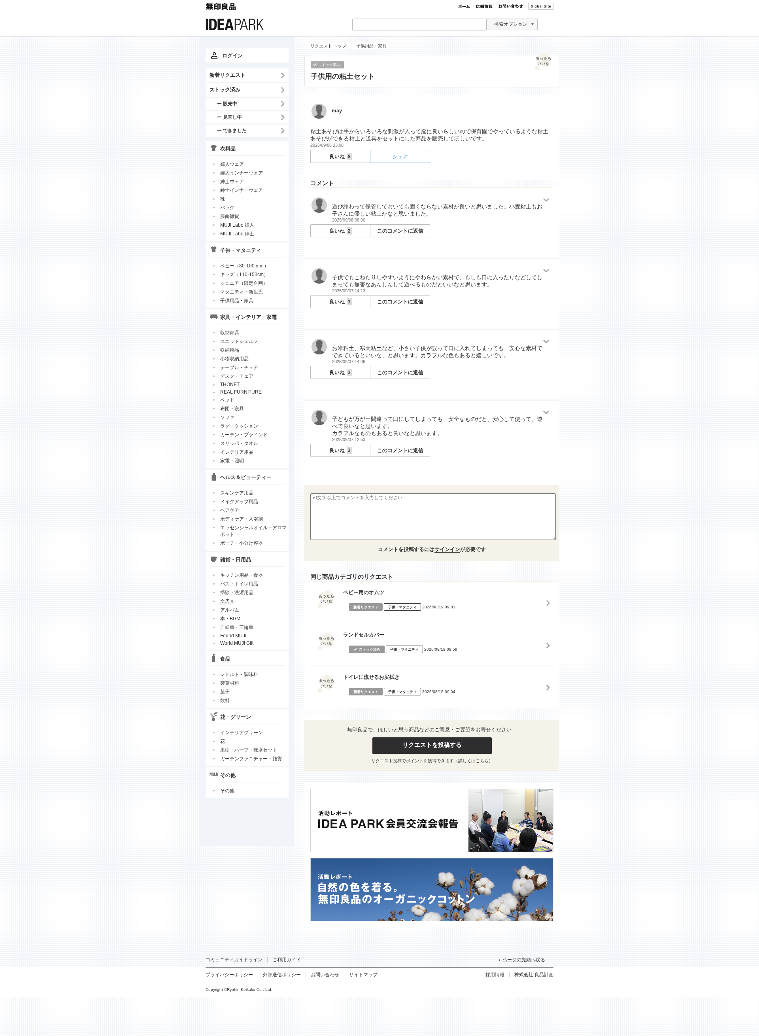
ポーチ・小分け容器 (241, 543)
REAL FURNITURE (241, 392)
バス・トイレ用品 (239, 584)
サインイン (447, 549)
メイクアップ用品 (239, 501)
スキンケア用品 (236, 493)
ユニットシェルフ (239, 341)
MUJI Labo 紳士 (237, 234)
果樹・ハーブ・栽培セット (248, 750)
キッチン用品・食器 (241, 575)
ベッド (227, 400)
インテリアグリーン (241, 732)
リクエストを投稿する (432, 744)
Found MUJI (233, 635)
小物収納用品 (234, 359)
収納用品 (229, 350)
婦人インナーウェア (241, 173)
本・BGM (230, 618)
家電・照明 (232, 461)
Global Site (541, 6)
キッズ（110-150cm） (244, 274)
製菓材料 (229, 683)
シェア (400, 156)
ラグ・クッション (239, 426)
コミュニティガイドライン (234, 959)
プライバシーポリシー (229, 974)
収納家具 (229, 332)
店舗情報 (484, 6)
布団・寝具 (232, 408)
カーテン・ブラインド (244, 435)
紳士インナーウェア (241, 190)
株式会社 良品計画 (533, 974)
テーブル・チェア (239, 367)
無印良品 (221, 6)
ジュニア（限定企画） (244, 283)
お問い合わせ (510, 6)
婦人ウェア (232, 164)
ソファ (227, 417)
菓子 (225, 692)
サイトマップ (363, 974)
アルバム (229, 610)
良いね (340, 156)
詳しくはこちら (473, 760)
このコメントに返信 (400, 231)
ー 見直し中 (229, 116)
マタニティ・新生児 (241, 292)
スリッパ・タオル (239, 443)
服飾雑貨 (229, 216)
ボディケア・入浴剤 (241, 519)
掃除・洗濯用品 (236, 592)
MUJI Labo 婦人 (237, 225)
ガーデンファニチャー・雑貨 (251, 758)
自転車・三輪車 (236, 627)
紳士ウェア (232, 181)
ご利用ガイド (286, 959)
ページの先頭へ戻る (523, 959)
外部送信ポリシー (282, 974)
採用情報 (494, 974)
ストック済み (225, 90)
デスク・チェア (236, 376)
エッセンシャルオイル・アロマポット (253, 531)
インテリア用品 (236, 452)
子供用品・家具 (236, 300)
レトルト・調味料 (239, 674)
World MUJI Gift (236, 643)
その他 (227, 791)
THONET (230, 384)
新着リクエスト (227, 75)
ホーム (464, 6)
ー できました (232, 130)
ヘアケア (229, 510)
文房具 (227, 601)
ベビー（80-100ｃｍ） (244, 266)
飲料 (225, 700)
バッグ (227, 207)
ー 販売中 (227, 103)
